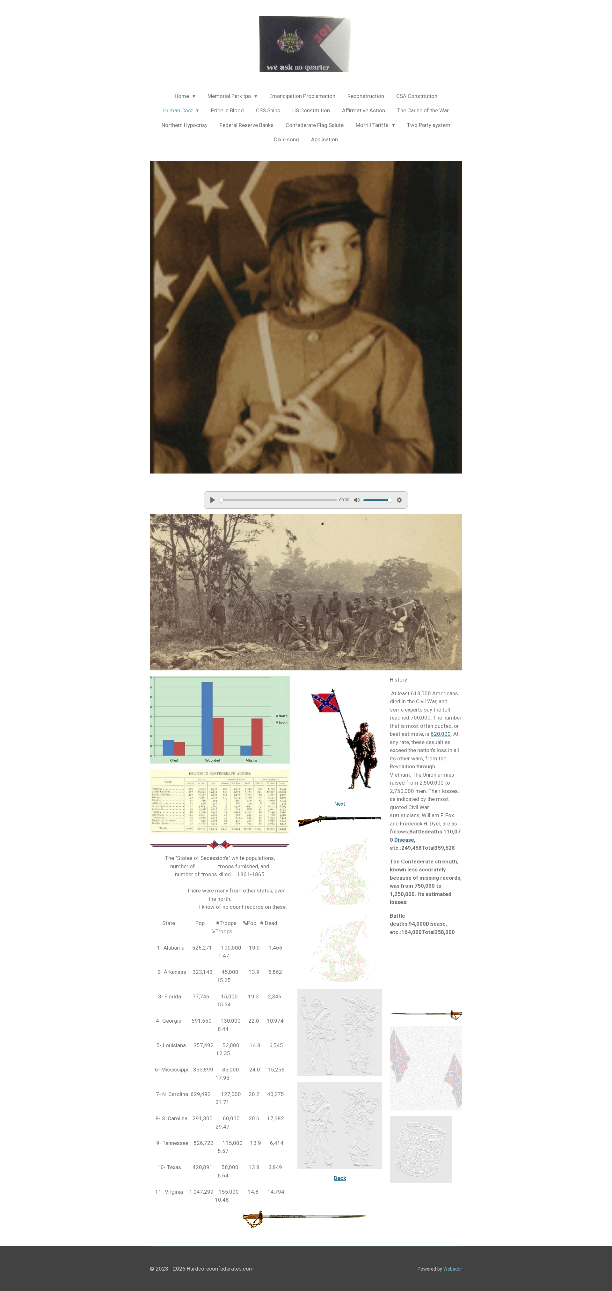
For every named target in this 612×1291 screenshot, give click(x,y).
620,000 (441, 734)
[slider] (278, 500)
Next (339, 804)
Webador (452, 1269)
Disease (404, 840)
